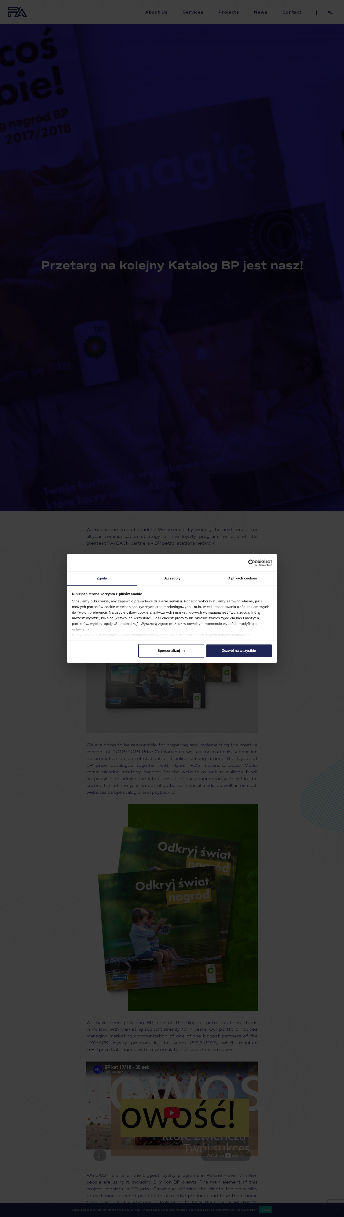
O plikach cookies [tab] (242, 578)
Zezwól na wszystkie (239, 651)
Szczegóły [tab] (172, 578)
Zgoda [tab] (102, 578)
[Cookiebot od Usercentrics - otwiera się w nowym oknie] (251, 562)
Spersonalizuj (168, 651)
